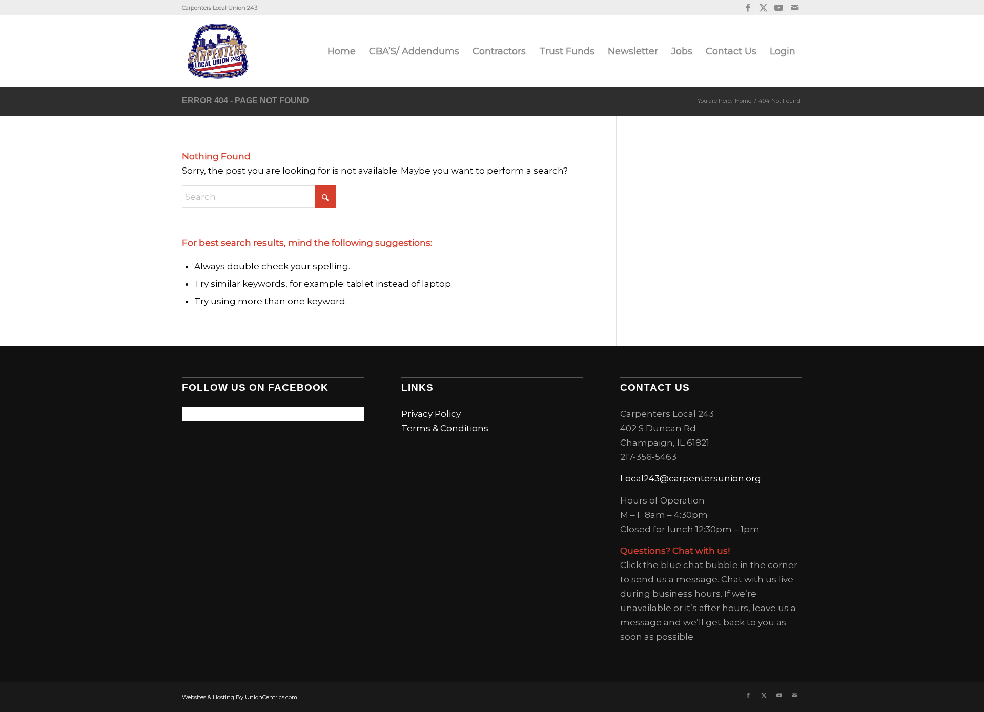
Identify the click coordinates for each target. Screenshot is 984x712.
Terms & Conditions (444, 428)
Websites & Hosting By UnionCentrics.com (239, 697)
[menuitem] (341, 51)
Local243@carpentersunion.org (690, 478)
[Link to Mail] (794, 7)
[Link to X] (763, 7)
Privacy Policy (431, 414)
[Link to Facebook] (748, 7)
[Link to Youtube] (778, 7)
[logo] (218, 51)
